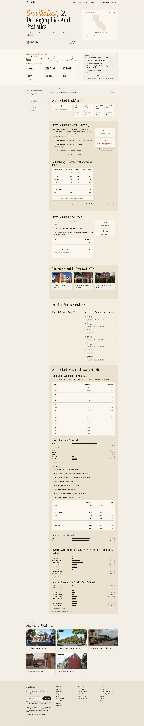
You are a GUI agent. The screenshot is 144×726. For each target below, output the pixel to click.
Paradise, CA (90, 323)
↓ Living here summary (89, 35)
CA (31, 7)
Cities (74, 2)
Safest (85, 2)
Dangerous (106, 2)
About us (102, 689)
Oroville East (68, 169)
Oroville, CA (89, 349)
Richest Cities (59, 696)
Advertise (102, 696)
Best (80, 2)
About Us (114, 2)
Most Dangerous (60, 698)
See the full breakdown (59, 462)
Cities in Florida (82, 696)
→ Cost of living (88, 37)
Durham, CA (89, 316)
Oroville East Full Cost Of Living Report (72, 198)
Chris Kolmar (34, 42)
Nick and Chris (41, 714)
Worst (99, 2)
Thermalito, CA (90, 356)
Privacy (102, 698)
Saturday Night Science (40, 709)
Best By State (59, 705)
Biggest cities (81, 689)
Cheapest (92, 2)
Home (27, 7)
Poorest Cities (59, 701)
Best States (58, 703)
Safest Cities (59, 691)
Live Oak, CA (89, 336)
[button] (83, 93)
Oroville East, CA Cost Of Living (70, 125)
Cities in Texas (81, 694)
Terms (101, 701)
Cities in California (83, 691)
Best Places (58, 689)
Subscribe (47, 698)
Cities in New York (82, 698)
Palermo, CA (89, 329)
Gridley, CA (89, 343)
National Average (86, 169)
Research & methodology (106, 691)
